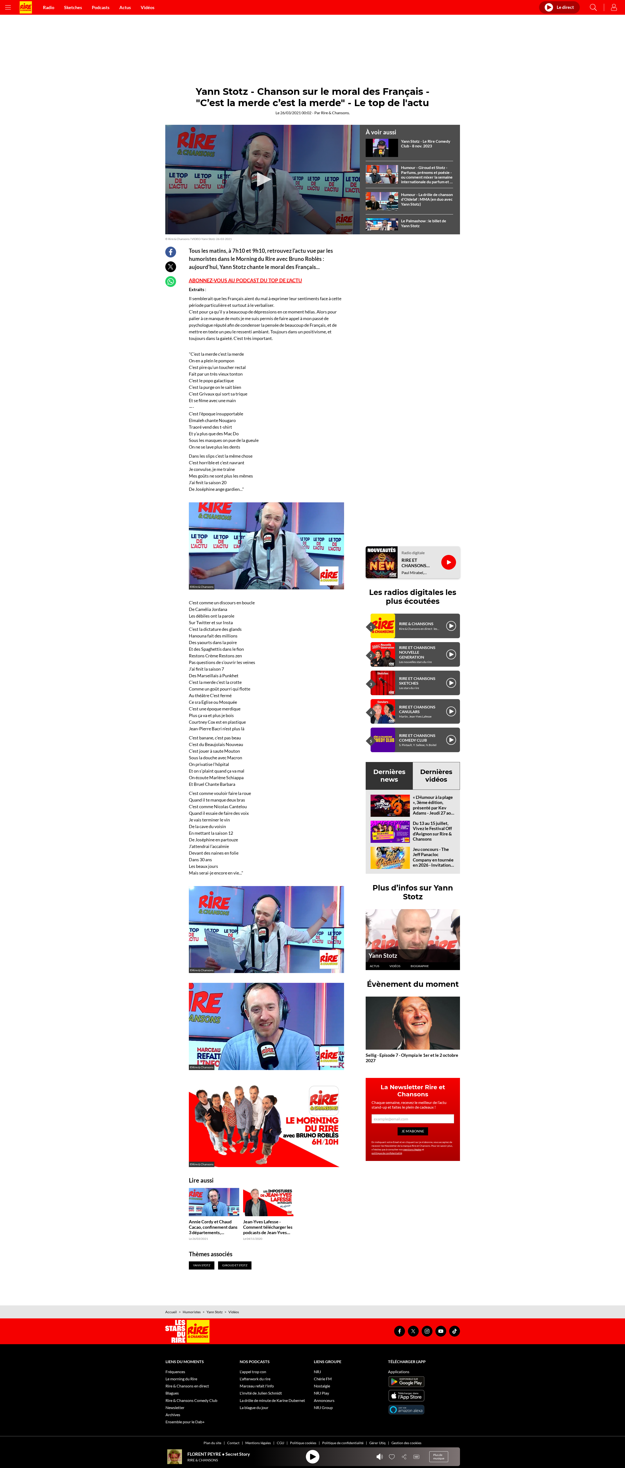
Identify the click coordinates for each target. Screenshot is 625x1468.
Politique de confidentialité (342, 1443)
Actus (125, 7)
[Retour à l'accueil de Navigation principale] (26, 7)
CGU (280, 1443)
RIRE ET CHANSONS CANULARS (417, 709)
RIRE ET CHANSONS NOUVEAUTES (416, 563)
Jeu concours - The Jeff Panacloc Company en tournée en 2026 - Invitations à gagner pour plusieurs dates (433, 862)
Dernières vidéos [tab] (436, 775)
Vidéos (147, 7)
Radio (48, 7)
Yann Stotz (383, 955)
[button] (262, 179)
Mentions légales (258, 1443)
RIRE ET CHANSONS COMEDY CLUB (417, 737)
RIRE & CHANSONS (416, 623)
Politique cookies (303, 1443)
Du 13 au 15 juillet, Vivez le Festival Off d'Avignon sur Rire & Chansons (432, 831)
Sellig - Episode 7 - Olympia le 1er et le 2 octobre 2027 (412, 1057)
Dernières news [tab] (389, 775)
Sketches (73, 7)
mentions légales (412, 1149)
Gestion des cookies (406, 1443)
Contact (233, 1443)
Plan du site (212, 1443)
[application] (262, 179)
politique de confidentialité (387, 1153)
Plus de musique (438, 1456)
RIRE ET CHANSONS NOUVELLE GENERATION (417, 652)
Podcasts (101, 7)
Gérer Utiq (377, 1443)
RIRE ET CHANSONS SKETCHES (417, 680)
